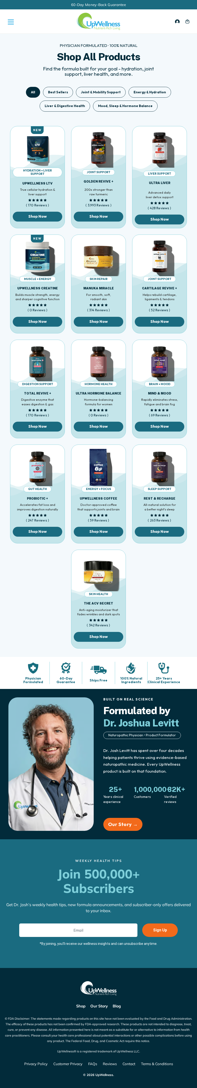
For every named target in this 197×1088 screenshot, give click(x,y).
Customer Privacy (67, 1064)
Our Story (99, 1006)
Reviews (110, 1064)
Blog (117, 1006)
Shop (81, 1006)
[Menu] (9, 21)
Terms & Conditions (157, 1064)
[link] (37, 151)
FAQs (92, 1064)
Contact (129, 1064)
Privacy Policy (36, 1064)
